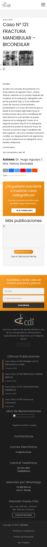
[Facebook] (18, 344)
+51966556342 (23, 471)
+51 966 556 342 (23, 487)
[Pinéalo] (23, 170)
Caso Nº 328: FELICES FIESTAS (23, 256)
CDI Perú (24, 525)
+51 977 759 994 (23, 490)
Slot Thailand (23, 542)
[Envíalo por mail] (5, 170)
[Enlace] (6, 4)
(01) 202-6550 (23, 468)
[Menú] (43, 4)
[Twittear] (17, 170)
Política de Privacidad (23, 536)
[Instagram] (23, 344)
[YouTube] (28, 344)
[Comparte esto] (11, 170)
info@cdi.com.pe (23, 452)
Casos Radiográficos (17, 175)
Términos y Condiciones (24, 531)
